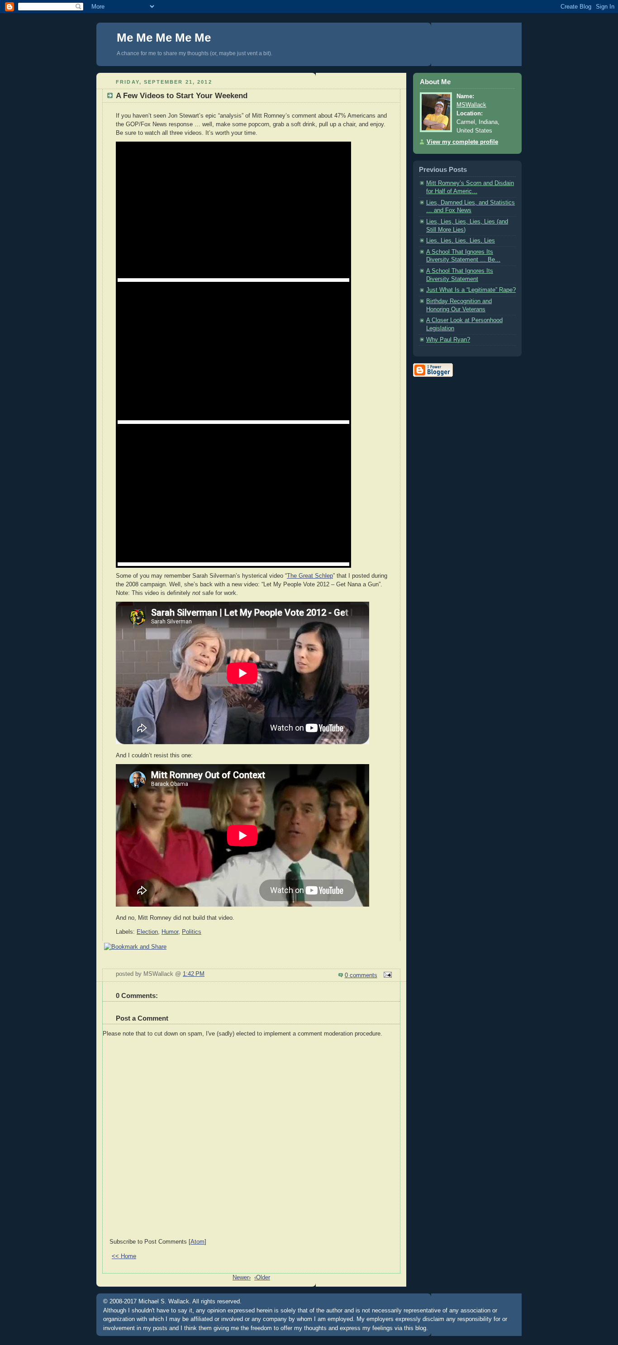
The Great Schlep (310, 576)
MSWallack (471, 105)
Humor (170, 932)
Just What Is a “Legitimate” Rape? (471, 290)
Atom (197, 1242)
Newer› (242, 1277)
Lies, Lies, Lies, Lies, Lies (460, 241)
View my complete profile (462, 142)
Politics (191, 932)
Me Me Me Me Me (164, 37)
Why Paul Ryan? (448, 340)
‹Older (262, 1277)
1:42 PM (193, 974)
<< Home (124, 1256)
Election (147, 932)
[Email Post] (386, 975)
